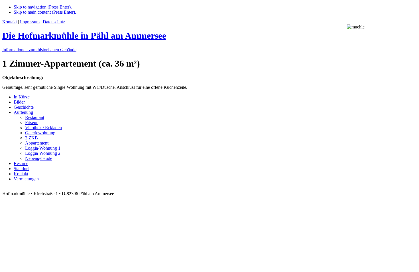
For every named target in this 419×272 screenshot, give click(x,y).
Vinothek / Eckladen (43, 127)
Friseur (31, 122)
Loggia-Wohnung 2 (42, 153)
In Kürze (22, 96)
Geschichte (24, 107)
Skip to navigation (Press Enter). (43, 7)
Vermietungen (26, 178)
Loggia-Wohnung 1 (42, 148)
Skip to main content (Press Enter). (45, 12)
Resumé (21, 163)
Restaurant (34, 117)
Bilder (19, 102)
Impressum (30, 21)
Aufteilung (23, 112)
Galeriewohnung (40, 132)
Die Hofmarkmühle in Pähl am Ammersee (84, 35)
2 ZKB (31, 137)
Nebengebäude (38, 158)
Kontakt (9, 21)
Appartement (36, 143)
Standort (21, 168)
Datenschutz (54, 21)
